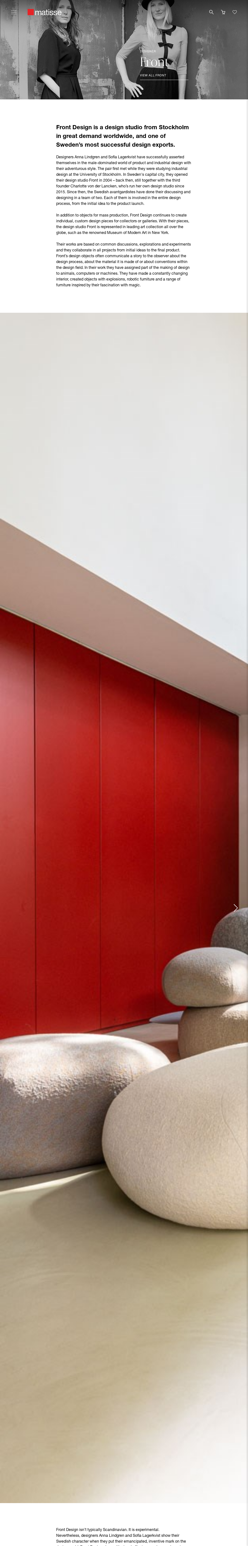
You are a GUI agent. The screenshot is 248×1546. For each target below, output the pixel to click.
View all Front (153, 75)
